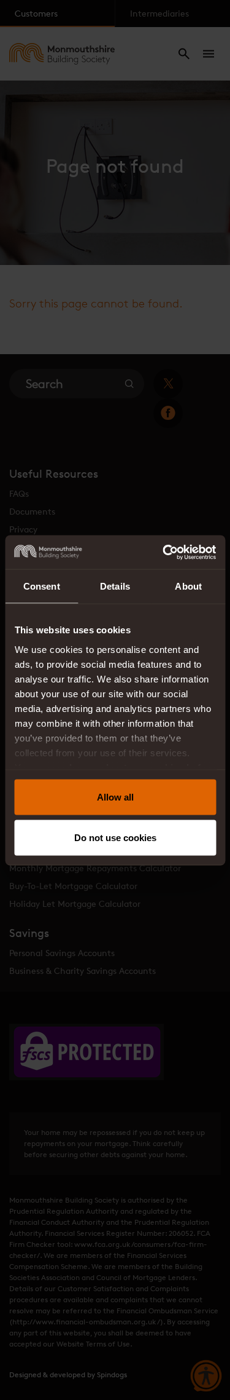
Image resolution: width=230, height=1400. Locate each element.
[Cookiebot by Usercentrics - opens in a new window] (164, 552)
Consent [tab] (41, 586)
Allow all (115, 797)
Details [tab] (115, 586)
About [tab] (188, 586)
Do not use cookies (115, 837)
